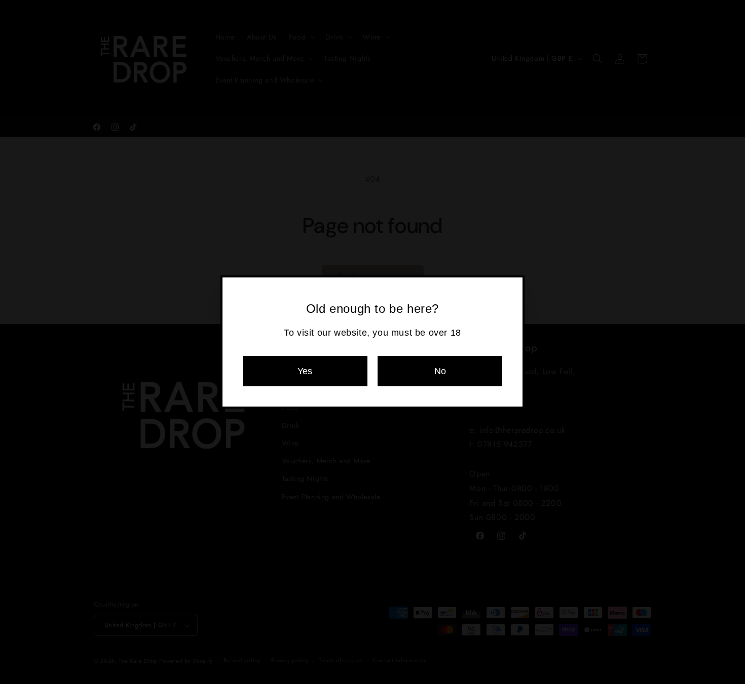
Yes (304, 371)
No (440, 371)
